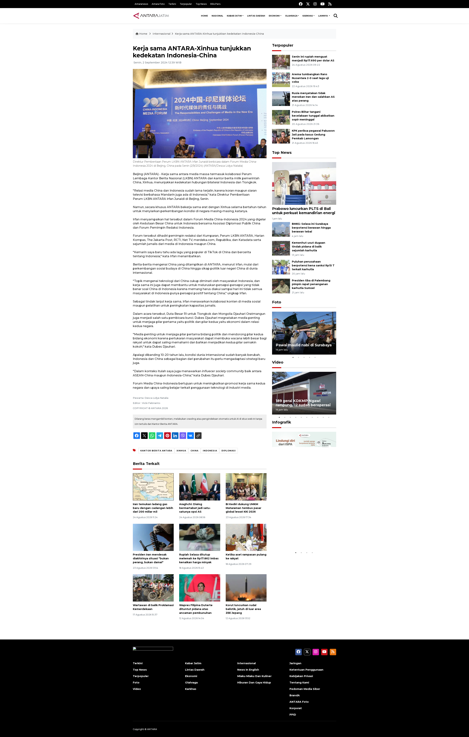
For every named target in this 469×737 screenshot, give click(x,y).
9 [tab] (323, 417)
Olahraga (291, 15)
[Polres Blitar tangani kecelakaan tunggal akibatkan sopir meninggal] (281, 117)
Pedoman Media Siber (304, 689)
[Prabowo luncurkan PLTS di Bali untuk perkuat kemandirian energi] (304, 183)
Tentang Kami (299, 682)
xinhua (181, 450)
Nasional (217, 15)
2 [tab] (298, 357)
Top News (201, 4)
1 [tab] (293, 357)
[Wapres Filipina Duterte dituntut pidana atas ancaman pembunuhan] (199, 587)
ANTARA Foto (299, 701)
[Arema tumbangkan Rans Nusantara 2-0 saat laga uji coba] (281, 79)
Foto (276, 302)
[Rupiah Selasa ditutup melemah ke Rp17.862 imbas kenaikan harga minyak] (199, 537)
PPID (292, 714)
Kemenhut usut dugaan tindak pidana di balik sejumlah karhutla (308, 246)
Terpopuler (186, 4)
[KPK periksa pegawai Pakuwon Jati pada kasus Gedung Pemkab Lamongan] (281, 136)
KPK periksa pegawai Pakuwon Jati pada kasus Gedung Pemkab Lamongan (313, 134)
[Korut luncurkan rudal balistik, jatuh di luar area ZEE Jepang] (246, 587)
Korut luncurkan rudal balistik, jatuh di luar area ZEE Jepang (243, 609)
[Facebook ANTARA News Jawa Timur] (300, 4)
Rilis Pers (215, 4)
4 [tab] (309, 357)
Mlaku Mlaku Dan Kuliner (254, 676)
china (194, 450)
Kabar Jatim (234, 15)
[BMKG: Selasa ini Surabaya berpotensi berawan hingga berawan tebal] (281, 229)
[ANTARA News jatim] (151, 15)
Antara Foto (158, 4)
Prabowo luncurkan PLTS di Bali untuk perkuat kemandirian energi (303, 210)
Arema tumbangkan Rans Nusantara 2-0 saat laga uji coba (310, 78)
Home (204, 15)
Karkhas (307, 15)
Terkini (172, 4)
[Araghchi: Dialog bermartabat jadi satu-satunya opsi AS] (199, 486)
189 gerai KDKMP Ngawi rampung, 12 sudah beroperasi (303, 403)
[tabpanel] (304, 333)
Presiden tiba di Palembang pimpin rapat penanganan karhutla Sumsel (311, 284)
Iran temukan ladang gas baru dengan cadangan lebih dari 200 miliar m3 (153, 508)
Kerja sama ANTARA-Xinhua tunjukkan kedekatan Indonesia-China (219, 33)
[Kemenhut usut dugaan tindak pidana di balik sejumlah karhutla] (281, 248)
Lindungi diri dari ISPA (296, 540)
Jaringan (295, 663)
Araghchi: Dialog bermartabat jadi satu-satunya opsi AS (195, 508)
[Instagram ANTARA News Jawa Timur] (315, 4)
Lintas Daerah (256, 15)
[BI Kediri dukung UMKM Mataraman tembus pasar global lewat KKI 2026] (246, 486)
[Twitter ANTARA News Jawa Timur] (308, 4)
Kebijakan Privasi (301, 676)
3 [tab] (304, 357)
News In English (248, 669)
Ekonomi (274, 15)
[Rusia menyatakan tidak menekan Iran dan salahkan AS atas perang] (281, 98)
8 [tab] (318, 417)
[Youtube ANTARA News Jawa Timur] (322, 4)
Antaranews (141, 4)
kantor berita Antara (156, 450)
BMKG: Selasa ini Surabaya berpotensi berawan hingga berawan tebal (311, 227)
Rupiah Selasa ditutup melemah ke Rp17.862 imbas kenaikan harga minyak (199, 558)
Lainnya (323, 15)
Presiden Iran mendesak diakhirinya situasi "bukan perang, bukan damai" (151, 558)
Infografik (281, 422)
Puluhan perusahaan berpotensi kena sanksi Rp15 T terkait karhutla (313, 265)
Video (277, 362)
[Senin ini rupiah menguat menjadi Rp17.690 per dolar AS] (281, 62)
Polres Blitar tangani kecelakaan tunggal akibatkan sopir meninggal (313, 115)
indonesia (210, 450)
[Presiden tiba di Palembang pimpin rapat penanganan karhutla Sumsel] (281, 285)
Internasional (161, 33)
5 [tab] (315, 357)
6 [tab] (307, 417)
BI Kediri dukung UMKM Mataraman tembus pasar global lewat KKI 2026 (243, 508)
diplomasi (228, 450)
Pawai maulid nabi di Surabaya (304, 345)
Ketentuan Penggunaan (306, 669)
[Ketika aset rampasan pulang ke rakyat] (246, 537)
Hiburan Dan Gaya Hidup (254, 682)
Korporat (295, 708)
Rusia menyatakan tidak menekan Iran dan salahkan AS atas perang (313, 96)
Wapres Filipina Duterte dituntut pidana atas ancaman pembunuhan (196, 609)
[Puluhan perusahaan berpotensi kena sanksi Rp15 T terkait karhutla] (281, 267)
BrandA (294, 695)
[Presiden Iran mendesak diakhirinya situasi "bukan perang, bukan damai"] (153, 537)
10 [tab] (329, 417)
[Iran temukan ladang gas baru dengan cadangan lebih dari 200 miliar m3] (153, 486)
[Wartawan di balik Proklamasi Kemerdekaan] (153, 587)
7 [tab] (312, 417)
